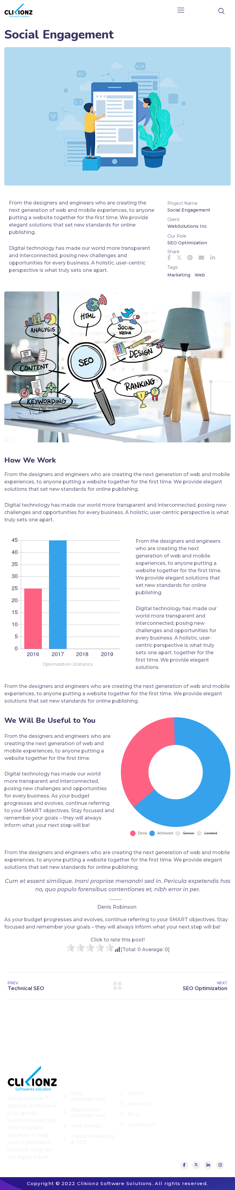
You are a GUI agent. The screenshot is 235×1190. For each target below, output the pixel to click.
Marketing (178, 275)
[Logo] (18, 10)
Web (200, 275)
